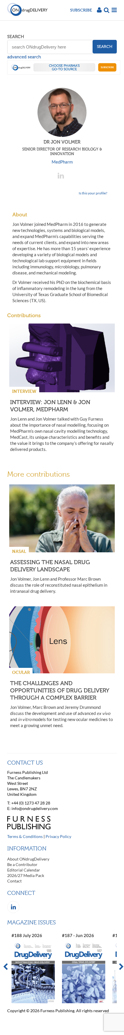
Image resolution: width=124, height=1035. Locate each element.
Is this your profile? (93, 193)
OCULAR (21, 672)
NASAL (19, 551)
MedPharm (62, 161)
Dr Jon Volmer (62, 147)
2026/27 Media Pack (25, 875)
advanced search (24, 57)
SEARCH (15, 36)
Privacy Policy (58, 836)
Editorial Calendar (23, 869)
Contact (14, 880)
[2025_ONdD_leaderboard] (63, 72)
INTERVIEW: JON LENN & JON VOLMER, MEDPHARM (50, 406)
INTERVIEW (24, 391)
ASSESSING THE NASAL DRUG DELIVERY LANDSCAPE (50, 566)
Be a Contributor (22, 864)
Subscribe (81, 10)
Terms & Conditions (25, 836)
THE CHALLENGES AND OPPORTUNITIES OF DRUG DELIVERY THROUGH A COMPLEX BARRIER (59, 690)
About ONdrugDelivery (28, 858)
